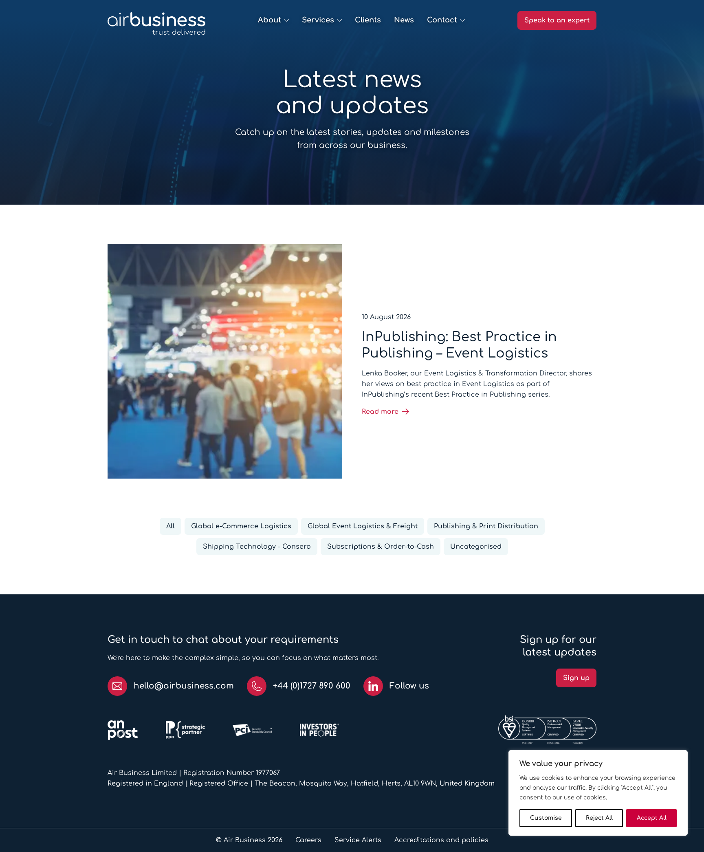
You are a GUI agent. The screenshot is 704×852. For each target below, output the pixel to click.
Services (318, 20)
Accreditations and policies (441, 840)
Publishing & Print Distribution (486, 526)
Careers (308, 840)
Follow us (409, 686)
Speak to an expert (557, 20)
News (404, 20)
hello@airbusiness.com (184, 686)
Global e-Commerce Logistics (241, 526)
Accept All (652, 818)
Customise (546, 818)
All (170, 526)
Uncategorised (476, 546)
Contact (442, 20)
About (269, 20)
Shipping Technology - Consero (257, 546)
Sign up (576, 678)
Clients (368, 20)
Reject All (599, 818)
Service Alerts (357, 840)
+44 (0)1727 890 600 (311, 686)
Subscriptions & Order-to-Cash (380, 546)
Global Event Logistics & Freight (363, 526)
